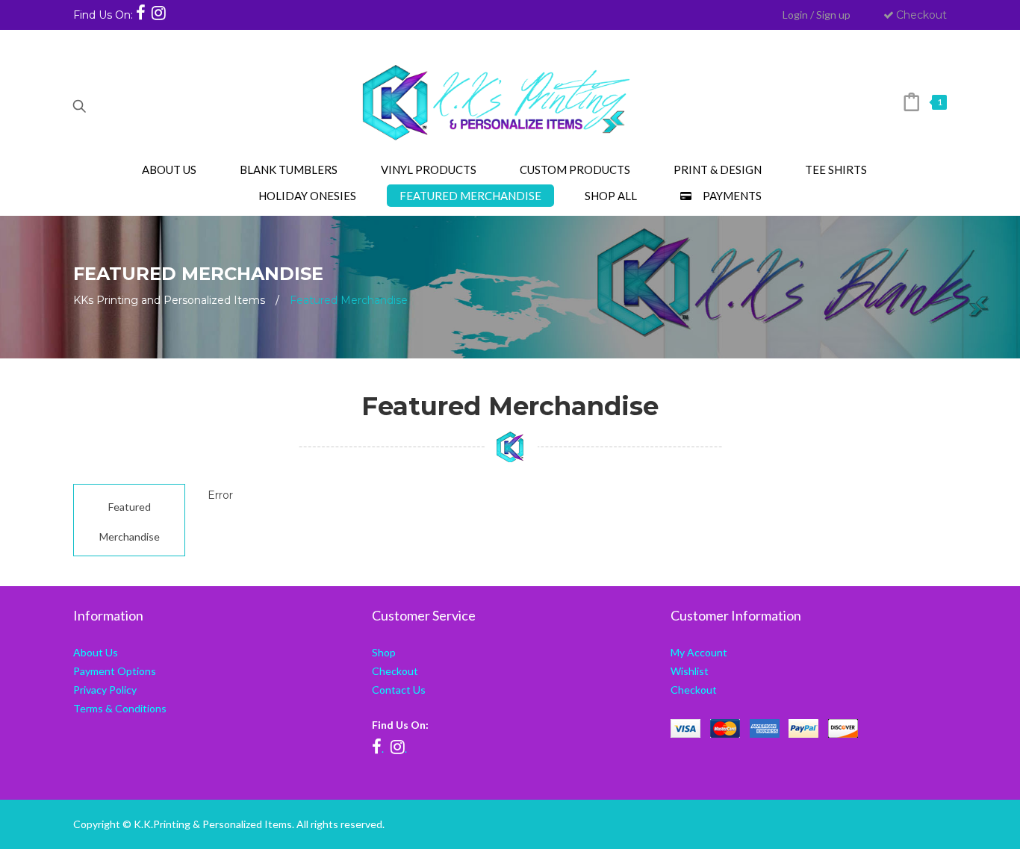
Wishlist (690, 671)
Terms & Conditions (120, 708)
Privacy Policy (105, 689)
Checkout (921, 15)
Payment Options (114, 671)
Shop (384, 652)
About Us (95, 652)
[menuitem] (169, 169)
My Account (699, 652)
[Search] (79, 102)
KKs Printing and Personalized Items (169, 300)
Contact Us (399, 689)
